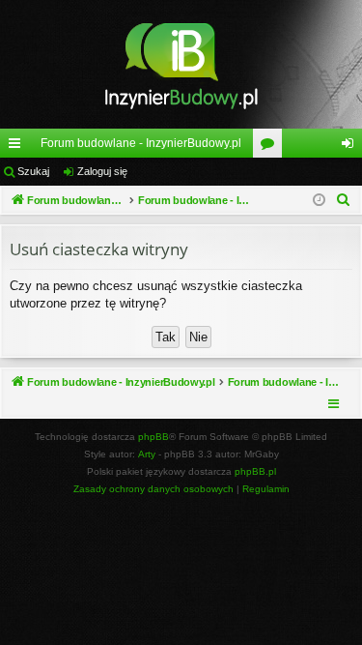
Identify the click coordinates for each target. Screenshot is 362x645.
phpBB (153, 436)
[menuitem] (343, 200)
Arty (146, 454)
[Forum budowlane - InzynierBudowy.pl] (181, 64)
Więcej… (18, 147)
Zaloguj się (102, 171)
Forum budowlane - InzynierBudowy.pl (141, 143)
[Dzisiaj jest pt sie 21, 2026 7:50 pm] (319, 201)
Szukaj (33, 171)
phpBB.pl (255, 471)
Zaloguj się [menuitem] (351, 147)
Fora (271, 147)
